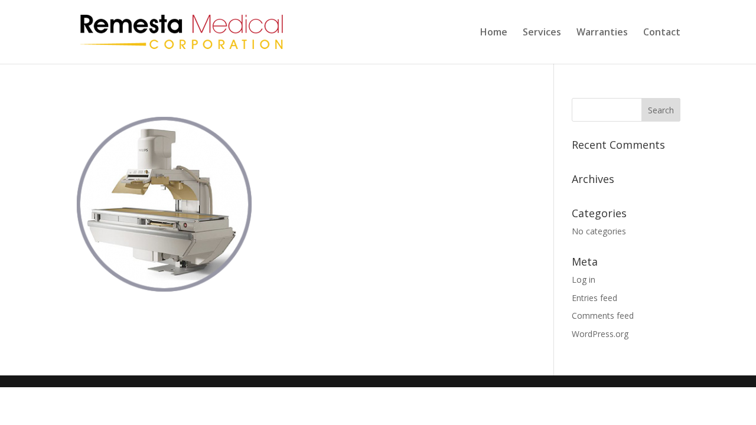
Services (542, 33)
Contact (661, 33)
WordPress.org (600, 333)
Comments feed (603, 315)
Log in (583, 279)
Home (493, 33)
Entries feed (594, 297)
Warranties (602, 33)
